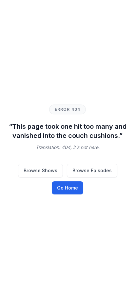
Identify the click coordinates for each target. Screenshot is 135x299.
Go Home (67, 188)
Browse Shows (40, 170)
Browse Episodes (92, 170)
